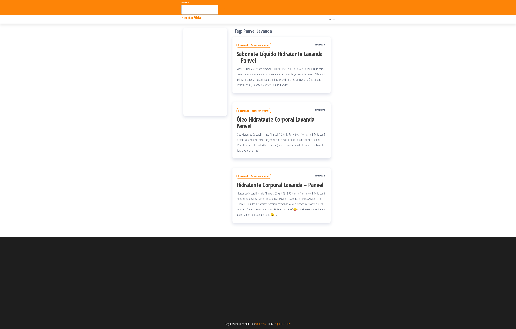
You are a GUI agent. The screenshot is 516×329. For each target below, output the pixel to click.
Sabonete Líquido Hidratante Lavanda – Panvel (279, 57)
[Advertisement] (205, 72)
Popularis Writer (283, 324)
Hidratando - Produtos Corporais (254, 45)
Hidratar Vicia (191, 17)
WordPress (260, 324)
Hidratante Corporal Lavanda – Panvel (279, 185)
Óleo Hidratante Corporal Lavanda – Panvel (277, 122)
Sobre (332, 19)
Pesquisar (185, 2)
